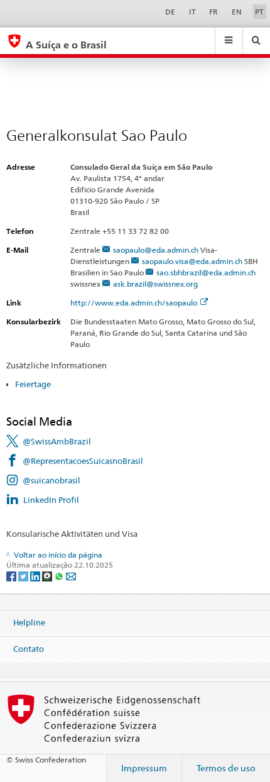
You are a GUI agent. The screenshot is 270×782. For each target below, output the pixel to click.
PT (259, 11)
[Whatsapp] (60, 575)
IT (192, 11)
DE (170, 11)
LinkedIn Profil (51, 500)
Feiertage (33, 384)
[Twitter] (24, 575)
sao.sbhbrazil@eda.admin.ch (206, 272)
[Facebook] (12, 575)
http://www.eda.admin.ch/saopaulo (133, 303)
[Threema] (48, 575)
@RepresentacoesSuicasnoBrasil (83, 461)
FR (213, 11)
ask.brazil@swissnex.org (155, 284)
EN (237, 11)
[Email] (71, 575)
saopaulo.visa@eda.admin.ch (192, 261)
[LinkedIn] (36, 575)
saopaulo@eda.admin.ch (155, 250)
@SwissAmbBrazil (57, 441)
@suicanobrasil (51, 480)
